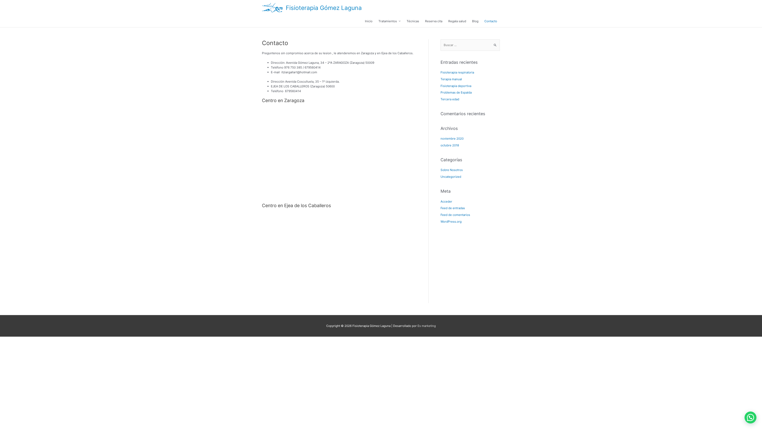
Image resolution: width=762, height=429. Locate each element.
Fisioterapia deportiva (456, 86)
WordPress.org (451, 221)
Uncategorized (451, 177)
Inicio (368, 21)
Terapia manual (451, 79)
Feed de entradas (453, 208)
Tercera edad (450, 99)
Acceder (446, 201)
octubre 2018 (450, 145)
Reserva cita (433, 21)
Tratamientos (387, 21)
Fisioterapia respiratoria (457, 72)
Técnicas (413, 21)
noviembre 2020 (452, 138)
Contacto (490, 21)
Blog (475, 21)
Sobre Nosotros (452, 170)
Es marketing (427, 326)
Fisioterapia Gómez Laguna (324, 7)
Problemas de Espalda (456, 92)
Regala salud (457, 21)
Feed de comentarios (455, 215)
